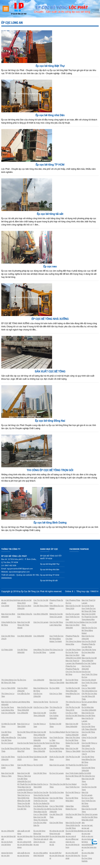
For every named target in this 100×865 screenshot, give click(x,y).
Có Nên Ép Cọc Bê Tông (8, 725)
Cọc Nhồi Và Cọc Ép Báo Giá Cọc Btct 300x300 (74, 625)
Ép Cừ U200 (86, 773)
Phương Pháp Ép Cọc (56, 601)
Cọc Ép (84, 784)
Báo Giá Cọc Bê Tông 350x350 (39, 749)
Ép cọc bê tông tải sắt (50, 214)
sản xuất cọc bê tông (23, 832)
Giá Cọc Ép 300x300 (86, 667)
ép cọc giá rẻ (71, 836)
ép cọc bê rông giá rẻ (56, 857)
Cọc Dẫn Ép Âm (23, 693)
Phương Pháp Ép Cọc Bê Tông (88, 645)
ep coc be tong (23, 855)
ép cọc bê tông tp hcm (72, 846)
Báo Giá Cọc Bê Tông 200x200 (39, 714)
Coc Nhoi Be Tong (89, 649)
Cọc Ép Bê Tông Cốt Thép (9, 749)
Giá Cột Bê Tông (39, 773)
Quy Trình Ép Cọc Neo (73, 618)
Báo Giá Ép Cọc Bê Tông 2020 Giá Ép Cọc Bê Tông (73, 825)
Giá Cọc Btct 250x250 (22, 689)
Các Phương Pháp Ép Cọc (73, 601)
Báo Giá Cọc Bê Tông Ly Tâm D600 (73, 749)
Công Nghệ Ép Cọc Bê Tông (8, 623)
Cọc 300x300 (38, 636)
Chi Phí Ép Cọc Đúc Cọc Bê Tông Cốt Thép (89, 696)
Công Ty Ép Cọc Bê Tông (89, 738)
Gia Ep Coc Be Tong (25, 743)
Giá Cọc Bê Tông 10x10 (56, 799)
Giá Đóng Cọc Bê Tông (40, 758)
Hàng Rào (70, 806)
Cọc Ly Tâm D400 (89, 688)
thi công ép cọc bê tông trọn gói (56, 832)
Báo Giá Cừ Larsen (57, 765)
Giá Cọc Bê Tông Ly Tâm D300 (89, 744)
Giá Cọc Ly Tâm (55, 693)
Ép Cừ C (85, 765)
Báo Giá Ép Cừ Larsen (87, 719)
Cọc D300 (5, 605)
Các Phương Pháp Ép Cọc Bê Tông (56, 749)
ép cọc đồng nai (72, 839)
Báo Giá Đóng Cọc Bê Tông (40, 689)
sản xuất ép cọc (23, 853)
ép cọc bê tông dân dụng (25, 846)
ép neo (36, 844)
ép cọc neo (86, 833)
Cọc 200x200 (38, 680)
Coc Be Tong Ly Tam (39, 725)
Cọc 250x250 (22, 713)
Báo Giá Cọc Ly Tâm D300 (23, 725)
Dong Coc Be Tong (40, 702)
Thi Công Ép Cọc (88, 776)
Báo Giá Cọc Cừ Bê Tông (89, 623)
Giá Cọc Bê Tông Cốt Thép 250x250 (89, 727)
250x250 (85, 806)
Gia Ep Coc (86, 671)
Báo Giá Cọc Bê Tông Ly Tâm (7, 774)
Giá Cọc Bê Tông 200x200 (88, 769)
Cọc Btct (52, 713)
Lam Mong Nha (23, 702)
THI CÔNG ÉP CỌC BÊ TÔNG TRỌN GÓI (50, 470)
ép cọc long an (87, 839)
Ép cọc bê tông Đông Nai (39, 832)
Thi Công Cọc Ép (88, 748)
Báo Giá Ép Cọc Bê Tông (89, 810)
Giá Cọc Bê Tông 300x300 (40, 738)
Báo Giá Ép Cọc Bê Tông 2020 (73, 607)
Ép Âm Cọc (21, 680)
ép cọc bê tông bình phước (9, 601)
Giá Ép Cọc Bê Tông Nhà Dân (73, 815)
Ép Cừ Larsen (87, 795)
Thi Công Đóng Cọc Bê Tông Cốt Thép (9, 681)
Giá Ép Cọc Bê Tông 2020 (25, 758)
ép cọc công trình (24, 842)
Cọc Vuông (21, 737)
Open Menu (6, 9)
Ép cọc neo (50, 266)
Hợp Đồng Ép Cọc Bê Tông (89, 760)
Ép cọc (84, 855)
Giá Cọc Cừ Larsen (40, 622)
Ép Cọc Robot (71, 784)
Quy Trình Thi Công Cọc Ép (89, 684)
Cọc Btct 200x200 (89, 710)
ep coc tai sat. (87, 825)
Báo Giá (85, 792)
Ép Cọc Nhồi (54, 688)
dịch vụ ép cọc (87, 836)
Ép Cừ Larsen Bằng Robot (89, 703)
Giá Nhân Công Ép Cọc (24, 615)
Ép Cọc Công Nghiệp (87, 859)
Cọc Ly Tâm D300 (56, 806)
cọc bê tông (6, 844)
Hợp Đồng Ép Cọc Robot (56, 607)
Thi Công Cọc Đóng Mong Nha (73, 642)
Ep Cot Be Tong (88, 605)
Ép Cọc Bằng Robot (57, 732)
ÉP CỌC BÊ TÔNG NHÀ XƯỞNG (50, 319)
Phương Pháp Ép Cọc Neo (72, 637)
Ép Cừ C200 (38, 765)
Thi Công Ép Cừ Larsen (55, 708)
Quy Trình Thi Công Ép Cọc (89, 675)
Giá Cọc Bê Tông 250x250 (8, 758)
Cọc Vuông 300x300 (53, 716)
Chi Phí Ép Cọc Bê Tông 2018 (73, 708)
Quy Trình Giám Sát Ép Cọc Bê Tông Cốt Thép (74, 776)
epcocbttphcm (87, 844)
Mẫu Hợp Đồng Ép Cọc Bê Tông (8, 738)
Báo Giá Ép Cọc (88, 713)
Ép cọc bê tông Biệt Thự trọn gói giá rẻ (41, 837)
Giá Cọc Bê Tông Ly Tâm (25, 766)
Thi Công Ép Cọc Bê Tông (57, 785)
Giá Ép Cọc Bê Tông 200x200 (73, 716)
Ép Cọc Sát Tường (89, 663)
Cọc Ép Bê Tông (88, 756)
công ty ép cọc (39, 842)
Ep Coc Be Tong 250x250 (55, 810)
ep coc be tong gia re (89, 848)
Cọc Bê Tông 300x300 (22, 651)
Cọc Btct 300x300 (24, 636)
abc (83, 822)
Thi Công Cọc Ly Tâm (7, 695)
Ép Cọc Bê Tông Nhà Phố (23, 749)
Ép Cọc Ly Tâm (87, 798)
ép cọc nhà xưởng (40, 853)
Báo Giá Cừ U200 (88, 614)
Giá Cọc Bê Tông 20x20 (88, 733)
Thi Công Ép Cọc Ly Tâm (73, 703)
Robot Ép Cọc (71, 809)
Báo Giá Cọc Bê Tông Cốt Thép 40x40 (23, 625)
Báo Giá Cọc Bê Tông (88, 780)
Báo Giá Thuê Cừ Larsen (88, 601)
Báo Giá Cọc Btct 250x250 (24, 607)
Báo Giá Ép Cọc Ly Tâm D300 (40, 785)
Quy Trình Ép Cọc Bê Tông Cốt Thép (89, 609)
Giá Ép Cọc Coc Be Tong (89, 788)
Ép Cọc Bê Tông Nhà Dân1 (72, 799)
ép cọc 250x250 (7, 831)
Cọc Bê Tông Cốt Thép (56, 815)
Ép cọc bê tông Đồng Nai (50, 420)
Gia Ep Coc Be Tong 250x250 (41, 744)
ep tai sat (85, 828)
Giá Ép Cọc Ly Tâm (40, 707)
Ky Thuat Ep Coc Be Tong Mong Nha (89, 618)
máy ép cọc (70, 842)
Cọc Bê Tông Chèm (41, 605)
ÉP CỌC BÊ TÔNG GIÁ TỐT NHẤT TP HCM (51, 557)
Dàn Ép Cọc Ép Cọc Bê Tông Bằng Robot (89, 630)
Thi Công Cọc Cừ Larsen (56, 651)
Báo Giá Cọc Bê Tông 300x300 (72, 725)
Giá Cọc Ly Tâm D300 (7, 766)
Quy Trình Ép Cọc (73, 787)
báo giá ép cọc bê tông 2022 (24, 601)
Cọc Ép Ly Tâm (71, 713)
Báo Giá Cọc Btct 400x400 (8, 615)
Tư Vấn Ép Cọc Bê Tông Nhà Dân (73, 689)
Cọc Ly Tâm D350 (8, 688)
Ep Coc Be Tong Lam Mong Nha (7, 708)
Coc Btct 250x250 (40, 614)
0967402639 (38, 855)
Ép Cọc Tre (86, 723)
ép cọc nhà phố (72, 853)
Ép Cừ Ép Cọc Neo (56, 792)
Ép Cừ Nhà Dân (88, 707)
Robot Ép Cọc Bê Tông (72, 744)
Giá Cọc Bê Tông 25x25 (8, 637)
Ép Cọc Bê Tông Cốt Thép (25, 733)
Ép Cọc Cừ (53, 702)
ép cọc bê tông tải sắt (8, 837)
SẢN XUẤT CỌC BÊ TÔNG (50, 371)
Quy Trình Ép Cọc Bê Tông (89, 802)
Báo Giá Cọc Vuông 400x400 (9, 703)
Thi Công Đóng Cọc (89, 691)
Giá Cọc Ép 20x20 (89, 680)
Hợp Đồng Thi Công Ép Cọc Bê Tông (41, 651)
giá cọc (52, 842)
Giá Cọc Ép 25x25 (89, 641)
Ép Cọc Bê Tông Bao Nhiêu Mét (72, 681)
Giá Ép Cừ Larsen (73, 614)
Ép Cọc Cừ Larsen (56, 773)
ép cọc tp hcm (6, 842)
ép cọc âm (5, 855)
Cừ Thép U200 (7, 649)
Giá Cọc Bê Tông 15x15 (88, 752)
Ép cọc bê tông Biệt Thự (50, 66)
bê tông (85, 842)
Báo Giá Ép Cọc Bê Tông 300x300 (24, 708)
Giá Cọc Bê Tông (56, 822)
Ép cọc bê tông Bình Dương (50, 522)
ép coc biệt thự (55, 853)
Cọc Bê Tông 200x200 (6, 733)
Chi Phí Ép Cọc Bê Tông (73, 758)
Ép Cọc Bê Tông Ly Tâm (73, 793)
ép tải (51, 844)
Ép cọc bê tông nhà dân (57, 837)
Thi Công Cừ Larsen (90, 814)
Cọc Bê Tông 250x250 (54, 744)
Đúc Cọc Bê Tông (88, 715)
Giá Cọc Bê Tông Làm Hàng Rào (56, 623)
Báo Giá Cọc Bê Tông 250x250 (39, 733)
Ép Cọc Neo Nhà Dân (88, 653)
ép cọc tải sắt (87, 831)
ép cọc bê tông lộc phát (73, 857)
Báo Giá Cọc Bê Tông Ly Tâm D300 (56, 681)
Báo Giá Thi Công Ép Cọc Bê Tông (73, 738)
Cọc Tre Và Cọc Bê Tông (40, 601)
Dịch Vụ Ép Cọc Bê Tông (56, 758)
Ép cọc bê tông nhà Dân (50, 115)
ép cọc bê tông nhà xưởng (25, 837)
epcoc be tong (7, 853)
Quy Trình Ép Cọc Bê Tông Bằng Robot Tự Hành (56, 639)
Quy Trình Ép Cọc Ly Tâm (56, 738)
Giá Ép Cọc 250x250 (37, 695)
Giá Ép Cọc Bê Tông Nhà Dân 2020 (89, 818)
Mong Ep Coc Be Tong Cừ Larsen (56, 615)
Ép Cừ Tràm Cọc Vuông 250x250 (72, 733)
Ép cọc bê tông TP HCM (50, 164)
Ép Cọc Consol (7, 743)
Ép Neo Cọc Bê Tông (55, 725)
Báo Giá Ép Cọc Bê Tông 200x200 (89, 659)
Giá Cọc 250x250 (8, 713)
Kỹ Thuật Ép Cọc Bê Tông (73, 766)
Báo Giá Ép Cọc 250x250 (88, 637)
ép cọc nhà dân (88, 853)
